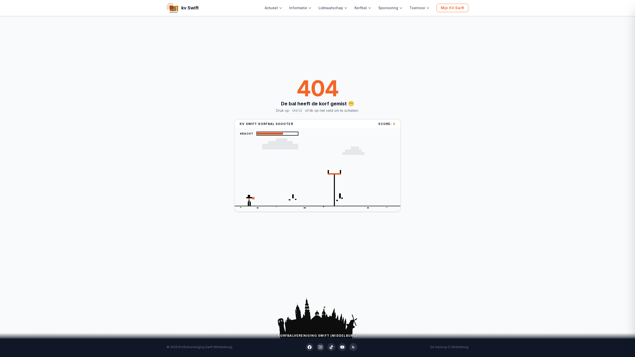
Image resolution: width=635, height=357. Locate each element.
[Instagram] (320, 347)
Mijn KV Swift (452, 8)
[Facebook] (310, 347)
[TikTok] (331, 347)
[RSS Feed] (353, 347)
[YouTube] (342, 347)
